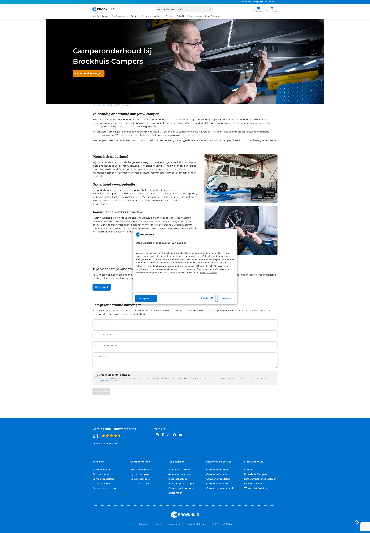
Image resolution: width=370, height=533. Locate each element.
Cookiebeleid (174, 524)
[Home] (103, 9)
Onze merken (195, 16)
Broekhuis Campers (255, 474)
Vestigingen (257, 2)
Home (95, 105)
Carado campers (140, 479)
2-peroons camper (179, 469)
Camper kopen (101, 469)
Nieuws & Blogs (253, 483)
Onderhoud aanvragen (88, 73)
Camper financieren (104, 488)
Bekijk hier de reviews (105, 443)
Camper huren (101, 474)
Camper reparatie (216, 474)
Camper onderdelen (218, 479)
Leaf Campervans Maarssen (260, 479)
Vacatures (246, 2)
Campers (106, 105)
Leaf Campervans (140, 483)
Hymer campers (139, 474)
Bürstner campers (141, 469)
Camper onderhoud (218, 469)
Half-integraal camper (181, 483)
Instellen (205, 298)
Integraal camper (178, 479)
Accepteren (144, 298)
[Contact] (357, 522)
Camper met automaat (181, 488)
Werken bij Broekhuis (257, 488)
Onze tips (100, 287)
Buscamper (175, 493)
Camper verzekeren (217, 483)
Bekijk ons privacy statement (111, 381)
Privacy (158, 524)
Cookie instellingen (197, 524)
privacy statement (208, 272)
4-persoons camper (179, 474)
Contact (249, 469)
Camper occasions (103, 479)
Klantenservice (271, 2)
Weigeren (226, 298)
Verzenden (101, 391)
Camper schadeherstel (219, 488)
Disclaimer (143, 524)
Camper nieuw (101, 483)
